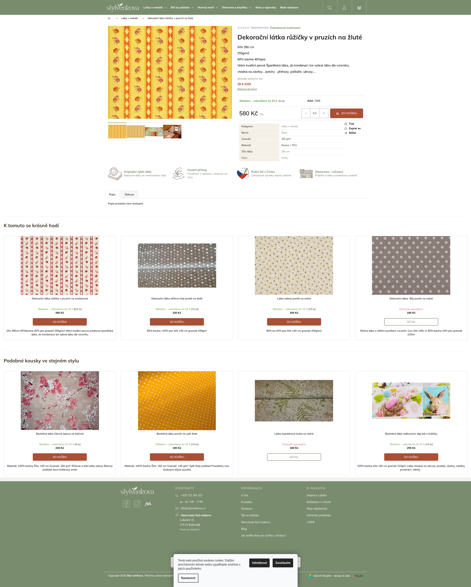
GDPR (311, 522)
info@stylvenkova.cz (193, 508)
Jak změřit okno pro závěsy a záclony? (263, 535)
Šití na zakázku (250, 515)
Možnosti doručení (247, 89)
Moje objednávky (317, 508)
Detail (411, 321)
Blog (244, 528)
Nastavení (188, 578)
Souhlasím (282, 562)
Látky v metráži (289, 126)
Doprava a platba (317, 495)
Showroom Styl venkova (255, 522)
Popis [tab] (112, 194)
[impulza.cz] (357, 576)
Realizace (246, 508)
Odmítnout (259, 562)
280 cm (285, 151)
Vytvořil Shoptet (322, 575)
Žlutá (284, 132)
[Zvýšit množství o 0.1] (323, 113)
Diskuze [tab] (129, 194)
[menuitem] (155, 7)
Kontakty (246, 501)
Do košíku (349, 113)
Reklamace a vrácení (319, 501)
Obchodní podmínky (319, 515)
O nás (244, 495)
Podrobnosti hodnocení (285, 27)
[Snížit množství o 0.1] (305, 113)
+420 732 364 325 (191, 495)
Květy (284, 157)
